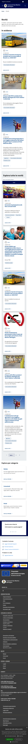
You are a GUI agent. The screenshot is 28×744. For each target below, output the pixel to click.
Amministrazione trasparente (9, 719)
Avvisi (7, 50)
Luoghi (4, 664)
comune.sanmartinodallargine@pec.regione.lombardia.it (13, 692)
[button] (11, 736)
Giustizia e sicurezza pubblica (9, 637)
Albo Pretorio (6, 721)
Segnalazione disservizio (8, 708)
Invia (14, 182)
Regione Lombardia (6, 1)
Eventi (4, 666)
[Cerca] (25, 6)
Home (3, 11)
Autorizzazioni (6, 646)
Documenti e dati (7, 609)
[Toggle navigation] (2, 5)
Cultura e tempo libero (8, 618)
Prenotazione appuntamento (9, 706)
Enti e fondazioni (6, 603)
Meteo (4, 668)
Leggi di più (24, 733)
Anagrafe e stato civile (8, 615)
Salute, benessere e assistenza (10, 644)
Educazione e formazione (8, 635)
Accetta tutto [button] (10, 739)
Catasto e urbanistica (7, 625)
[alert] (14, 735)
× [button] (26, 727)
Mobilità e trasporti (7, 629)
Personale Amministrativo (9, 607)
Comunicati (5, 656)
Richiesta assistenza (7, 712)
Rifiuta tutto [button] (18, 739)
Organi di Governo (7, 597)
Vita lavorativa (6, 620)
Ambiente (5, 642)
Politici (4, 605)
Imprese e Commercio (8, 622)
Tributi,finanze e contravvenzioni (10, 639)
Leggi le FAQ (5, 710)
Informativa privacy (7, 723)
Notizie (4, 654)
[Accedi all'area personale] (23, 1)
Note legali (5, 725)
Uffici (4, 601)
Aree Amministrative (7, 599)
